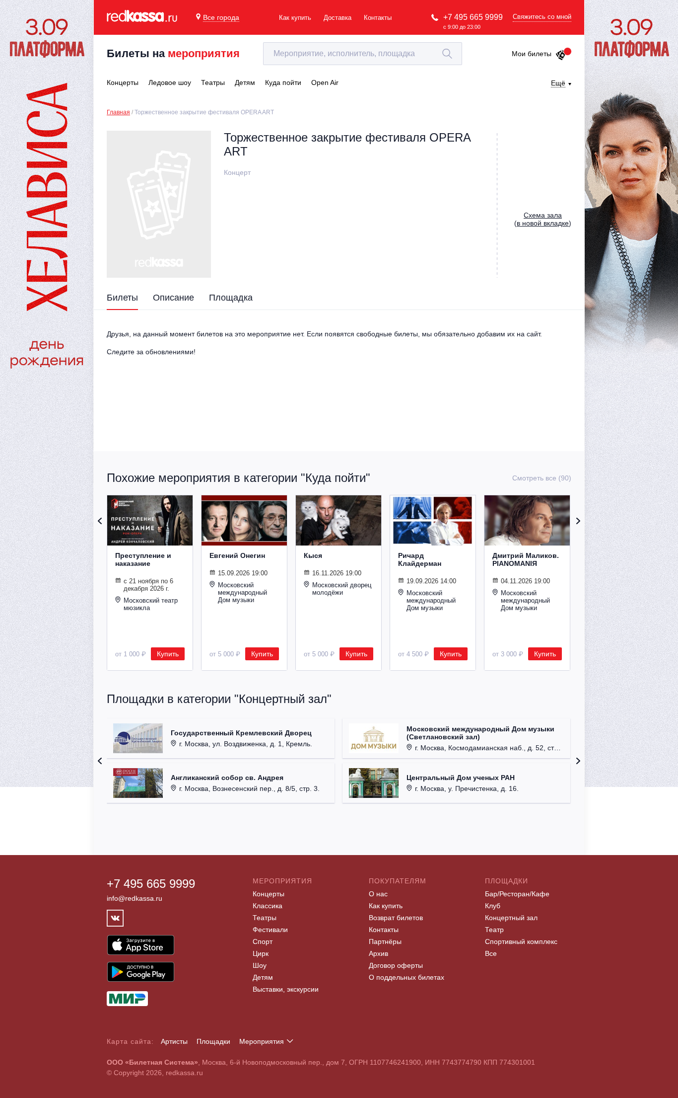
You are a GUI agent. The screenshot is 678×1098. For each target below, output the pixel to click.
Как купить (295, 17)
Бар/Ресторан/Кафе (517, 894)
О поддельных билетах (406, 977)
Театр (494, 930)
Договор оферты (396, 965)
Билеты (122, 298)
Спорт (262, 941)
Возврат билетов (396, 918)
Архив (378, 953)
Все (491, 953)
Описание (173, 298)
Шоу (260, 965)
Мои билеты (531, 54)
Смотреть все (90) (541, 478)
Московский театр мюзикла (151, 604)
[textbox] (362, 53)
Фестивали (270, 930)
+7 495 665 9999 (473, 17)
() (542, 219)
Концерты (268, 894)
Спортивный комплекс (521, 941)
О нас (378, 894)
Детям (263, 977)
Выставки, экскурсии (286, 989)
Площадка (231, 298)
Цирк (261, 953)
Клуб (492, 906)
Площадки (213, 1041)
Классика (267, 906)
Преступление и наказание (143, 559)
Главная (118, 112)
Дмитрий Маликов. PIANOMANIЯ (525, 559)
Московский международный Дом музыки (242, 592)
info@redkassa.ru (134, 898)
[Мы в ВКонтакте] (115, 918)
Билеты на (173, 53)
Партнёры (385, 941)
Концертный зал (511, 918)
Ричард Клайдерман (419, 559)
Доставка (337, 17)
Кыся (313, 555)
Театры (264, 918)
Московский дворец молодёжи (341, 588)
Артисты (174, 1041)
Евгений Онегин (237, 555)
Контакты (378, 17)
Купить (168, 654)
